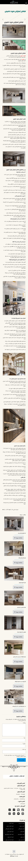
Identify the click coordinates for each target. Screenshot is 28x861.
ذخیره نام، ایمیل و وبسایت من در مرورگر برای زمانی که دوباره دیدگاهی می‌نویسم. (15, 755)
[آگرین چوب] (14, 2)
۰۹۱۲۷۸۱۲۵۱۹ (22, 804)
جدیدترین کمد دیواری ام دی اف (21, 632)
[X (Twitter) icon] (15, 856)
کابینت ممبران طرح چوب (22, 582)
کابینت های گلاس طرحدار (22, 557)
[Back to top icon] (14, 851)
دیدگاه (24, 723)
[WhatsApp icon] (17, 856)
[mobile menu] (26, 3)
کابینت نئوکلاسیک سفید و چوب (21, 607)
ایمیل (24, 743)
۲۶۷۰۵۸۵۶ (23, 794)
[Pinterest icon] (11, 856)
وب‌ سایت (24, 749)
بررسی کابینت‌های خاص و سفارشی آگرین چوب (19, 706)
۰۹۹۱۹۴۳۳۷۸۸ (22, 799)
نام (24, 738)
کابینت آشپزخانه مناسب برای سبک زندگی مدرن (19, 656)
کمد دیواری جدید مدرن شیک (22, 533)
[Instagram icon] (10, 856)
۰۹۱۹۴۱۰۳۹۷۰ (16, 799)
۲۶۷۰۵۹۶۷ (18, 794)
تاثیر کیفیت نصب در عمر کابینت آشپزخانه (20, 681)
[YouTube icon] (14, 856)
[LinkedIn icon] (13, 856)
